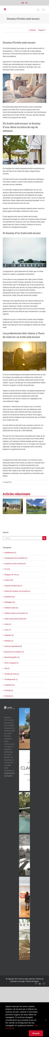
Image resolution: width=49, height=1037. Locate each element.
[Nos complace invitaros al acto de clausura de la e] (24, 770)
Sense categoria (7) (11, 663)
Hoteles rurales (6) (11, 608)
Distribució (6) (9, 597)
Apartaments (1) (10, 552)
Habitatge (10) (9, 602)
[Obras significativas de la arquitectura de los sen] (24, 812)
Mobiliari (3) (8, 641)
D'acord (36, 1033)
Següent (41, 30)
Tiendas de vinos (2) (11, 674)
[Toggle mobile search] (38, 9)
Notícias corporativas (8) (13, 646)
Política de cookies (32, 981)
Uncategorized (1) (11, 679)
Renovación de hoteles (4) (14, 652)
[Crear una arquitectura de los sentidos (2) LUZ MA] (24, 939)
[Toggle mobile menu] (43, 9)
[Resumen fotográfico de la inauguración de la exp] (24, 897)
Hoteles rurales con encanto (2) (16, 613)
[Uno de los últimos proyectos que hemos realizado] (24, 728)
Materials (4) (8, 635)
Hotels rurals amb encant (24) (15, 619)
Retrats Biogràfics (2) (11, 657)
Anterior (33, 30)
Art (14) (7, 569)
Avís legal (21, 981)
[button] (5, 506)
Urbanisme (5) (9, 685)
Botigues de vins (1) (11, 574)
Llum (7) (7, 630)
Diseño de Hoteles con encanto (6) (17, 591)
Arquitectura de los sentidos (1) (15, 558)
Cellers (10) (8, 580)
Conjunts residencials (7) (13, 585)
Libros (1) (7, 624)
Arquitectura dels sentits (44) (15, 563)
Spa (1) (7, 668)
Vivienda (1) (8, 690)
